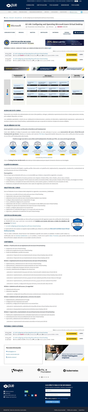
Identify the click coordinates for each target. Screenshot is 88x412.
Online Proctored (53, 235)
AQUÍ (49, 48)
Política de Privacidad (62, 398)
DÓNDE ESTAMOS (31, 1)
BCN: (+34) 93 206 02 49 (13, 354)
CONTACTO (39, 1)
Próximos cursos (23, 12)
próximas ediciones (47, 157)
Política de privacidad (59, 410)
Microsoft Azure (18, 17)
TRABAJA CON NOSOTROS (49, 1)
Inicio (9, 12)
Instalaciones (54, 12)
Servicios (47, 12)
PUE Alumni (31, 43)
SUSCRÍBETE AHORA (52, 402)
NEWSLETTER (70, 1)
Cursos (15, 12)
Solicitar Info (80, 32)
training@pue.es (11, 351)
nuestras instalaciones (22, 235)
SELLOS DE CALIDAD (60, 1)
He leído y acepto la (57, 398)
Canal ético (81, 410)
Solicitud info (63, 12)
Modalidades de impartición (35, 12)
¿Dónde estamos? (12, 357)
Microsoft (11, 17)
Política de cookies (72, 410)
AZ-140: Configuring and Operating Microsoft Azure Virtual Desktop (30, 53)
